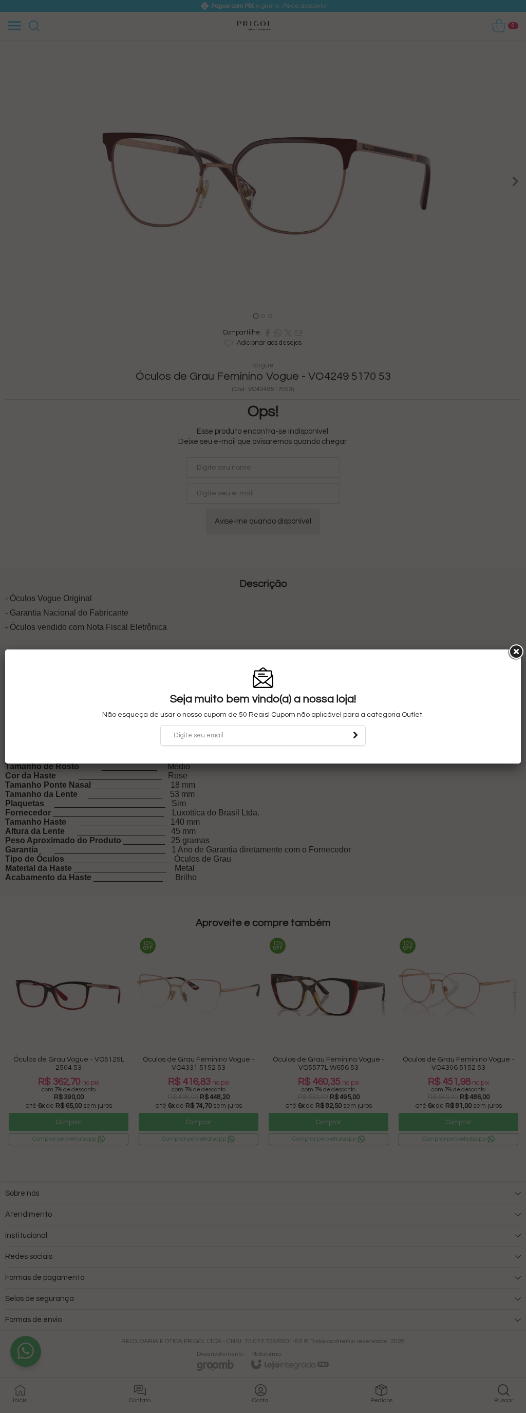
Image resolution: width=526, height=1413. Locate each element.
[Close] (515, 652)
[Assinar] (355, 735)
